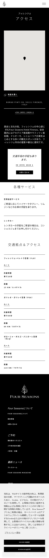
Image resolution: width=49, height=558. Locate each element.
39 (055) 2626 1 (24, 165)
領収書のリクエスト (15, 440)
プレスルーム (13, 467)
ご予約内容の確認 (14, 446)
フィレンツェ (24, 13)
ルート (7, 265)
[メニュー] (44, 4)
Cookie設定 (24, 542)
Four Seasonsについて (18, 414)
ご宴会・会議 (13, 451)
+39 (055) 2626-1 (24, 112)
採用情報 (11, 419)
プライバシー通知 (12, 533)
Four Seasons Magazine (19, 473)
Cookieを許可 (24, 549)
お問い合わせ (24, 172)
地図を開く (13, 94)
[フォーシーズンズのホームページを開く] (4, 3)
